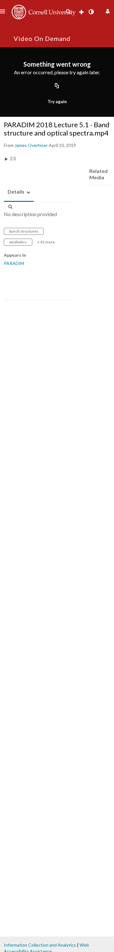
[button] (107, 10)
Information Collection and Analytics (40, 945)
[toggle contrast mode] (91, 11)
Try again (57, 101)
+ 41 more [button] (46, 242)
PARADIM (14, 263)
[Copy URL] (57, 86)
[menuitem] (68, 11)
